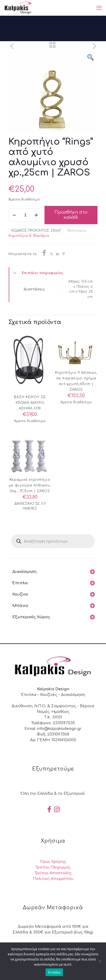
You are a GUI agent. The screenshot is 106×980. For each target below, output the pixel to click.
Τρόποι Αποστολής (53, 873)
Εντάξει (54, 972)
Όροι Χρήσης (53, 862)
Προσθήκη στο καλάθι (71, 215)
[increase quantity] (36, 215)
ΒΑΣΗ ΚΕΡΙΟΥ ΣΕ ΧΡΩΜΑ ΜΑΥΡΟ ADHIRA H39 (30, 402)
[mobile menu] (99, 7)
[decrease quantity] (14, 215)
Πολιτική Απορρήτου (53, 879)
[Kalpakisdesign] (18, 7)
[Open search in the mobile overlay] (53, 541)
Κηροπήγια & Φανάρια (28, 236)
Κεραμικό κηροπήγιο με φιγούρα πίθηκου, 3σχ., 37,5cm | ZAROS (30, 485)
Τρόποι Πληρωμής (53, 867)
